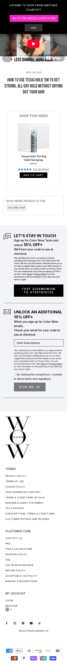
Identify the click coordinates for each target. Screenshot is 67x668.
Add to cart (33, 175)
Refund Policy (15, 570)
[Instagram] (15, 623)
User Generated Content (23, 492)
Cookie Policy (15, 486)
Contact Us (13, 538)
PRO (8, 543)
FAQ (7, 559)
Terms (29, 274)
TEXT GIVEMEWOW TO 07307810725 (38, 290)
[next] (60, 146)
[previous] (7, 146)
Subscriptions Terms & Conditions (30, 513)
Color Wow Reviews (19, 565)
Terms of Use (14, 481)
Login (9, 600)
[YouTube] (31, 623)
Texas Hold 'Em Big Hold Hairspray (33, 158)
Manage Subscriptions (21, 581)
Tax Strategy (14, 508)
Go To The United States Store (34, 18)
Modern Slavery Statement (24, 503)
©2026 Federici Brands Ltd (33, 631)
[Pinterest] (23, 623)
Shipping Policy (16, 554)
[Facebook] (6, 623)
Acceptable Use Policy (21, 576)
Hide (33, 27)
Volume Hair (16, 207)
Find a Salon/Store (19, 549)
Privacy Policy (15, 476)
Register (11, 606)
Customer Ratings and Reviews (27, 519)
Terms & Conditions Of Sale (25, 497)
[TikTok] (39, 623)
